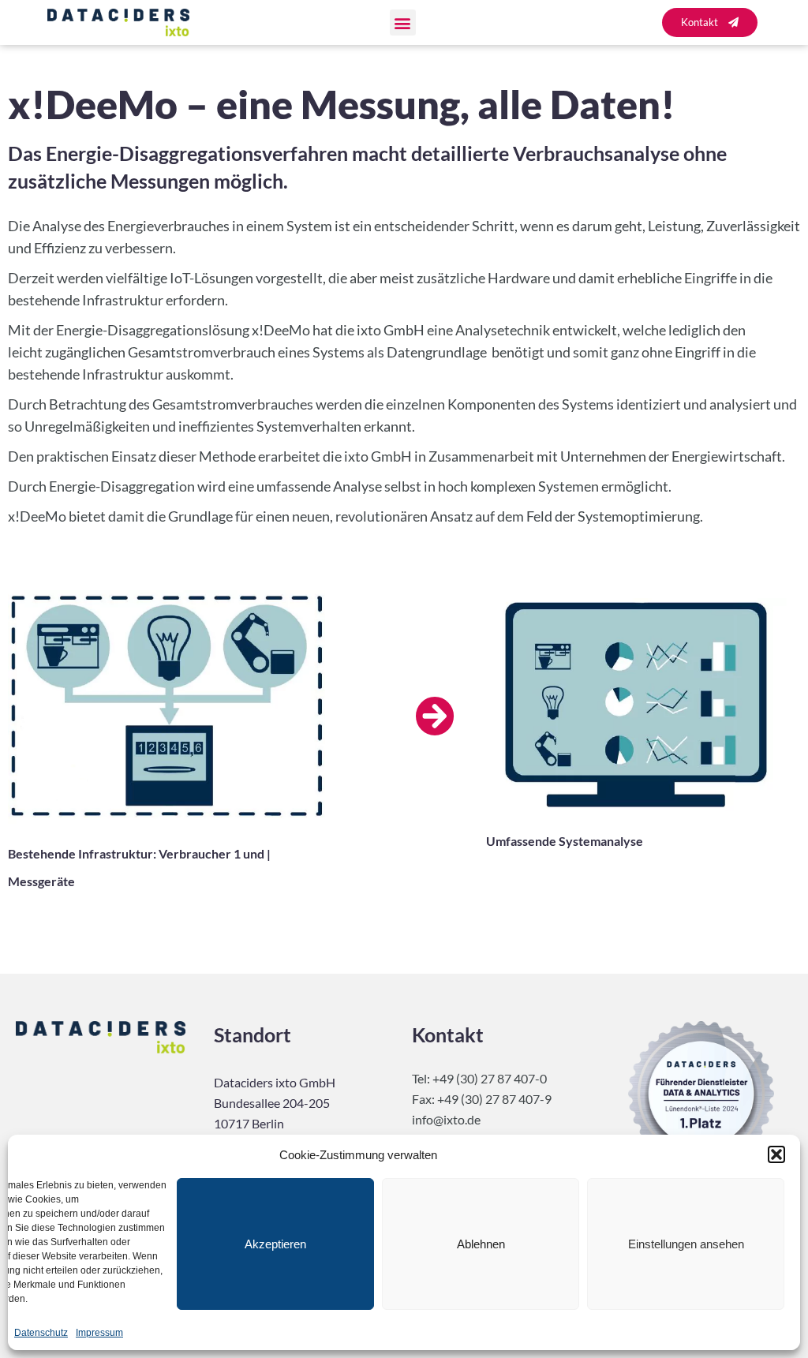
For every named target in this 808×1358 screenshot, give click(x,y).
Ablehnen (481, 1244)
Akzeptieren (275, 1244)
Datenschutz (41, 1332)
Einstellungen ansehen (686, 1244)
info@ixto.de (446, 1119)
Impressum (99, 1332)
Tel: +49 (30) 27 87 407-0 (479, 1078)
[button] (776, 1154)
